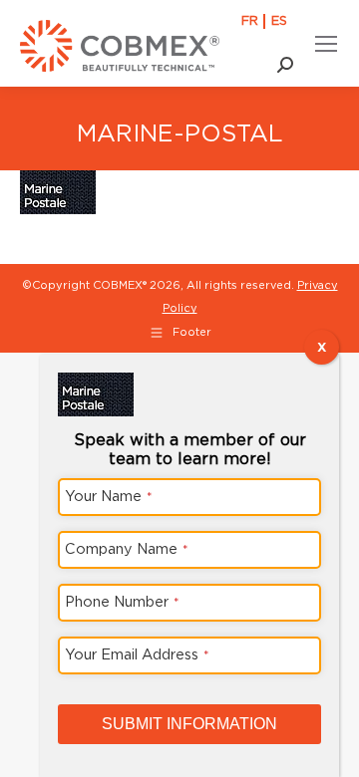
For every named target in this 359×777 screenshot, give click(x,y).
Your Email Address (137, 654)
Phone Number (122, 601)
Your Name (109, 495)
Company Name (126, 548)
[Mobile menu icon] (326, 44)
